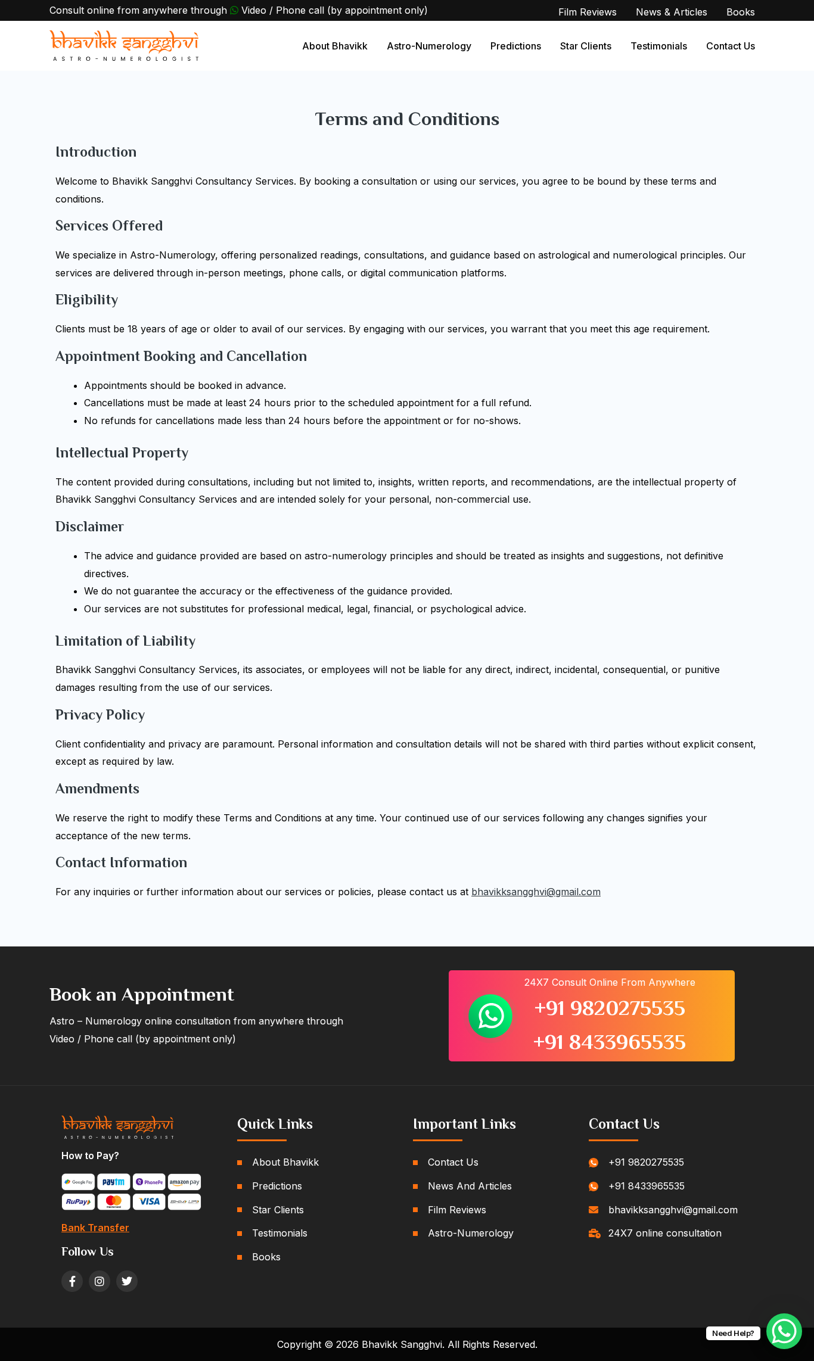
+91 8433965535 (609, 1042)
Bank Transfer (95, 1228)
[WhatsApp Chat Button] (784, 1331)
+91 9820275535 (610, 1008)
